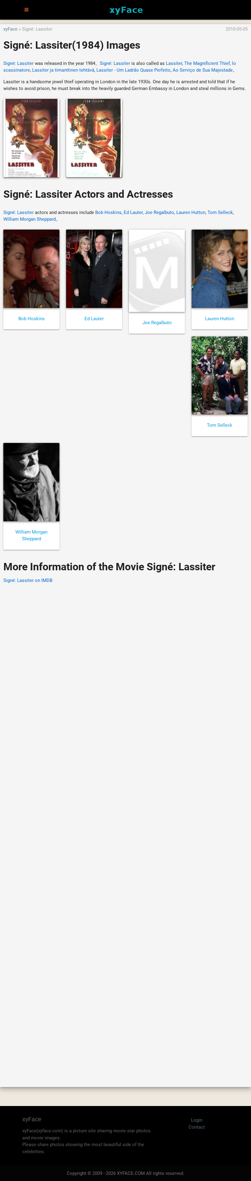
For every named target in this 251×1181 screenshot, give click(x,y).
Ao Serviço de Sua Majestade (203, 70)
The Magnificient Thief (207, 63)
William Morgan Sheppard (29, 219)
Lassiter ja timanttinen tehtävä (63, 70)
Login (196, 1120)
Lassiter (174, 63)
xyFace (10, 29)
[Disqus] (125, 826)
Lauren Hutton (190, 212)
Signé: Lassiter (18, 63)
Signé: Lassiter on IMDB (27, 580)
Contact (197, 1127)
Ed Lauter (133, 212)
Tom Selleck (220, 212)
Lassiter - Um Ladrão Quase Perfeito (133, 70)
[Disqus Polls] (125, 666)
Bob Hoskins (108, 212)
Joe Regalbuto (159, 212)
